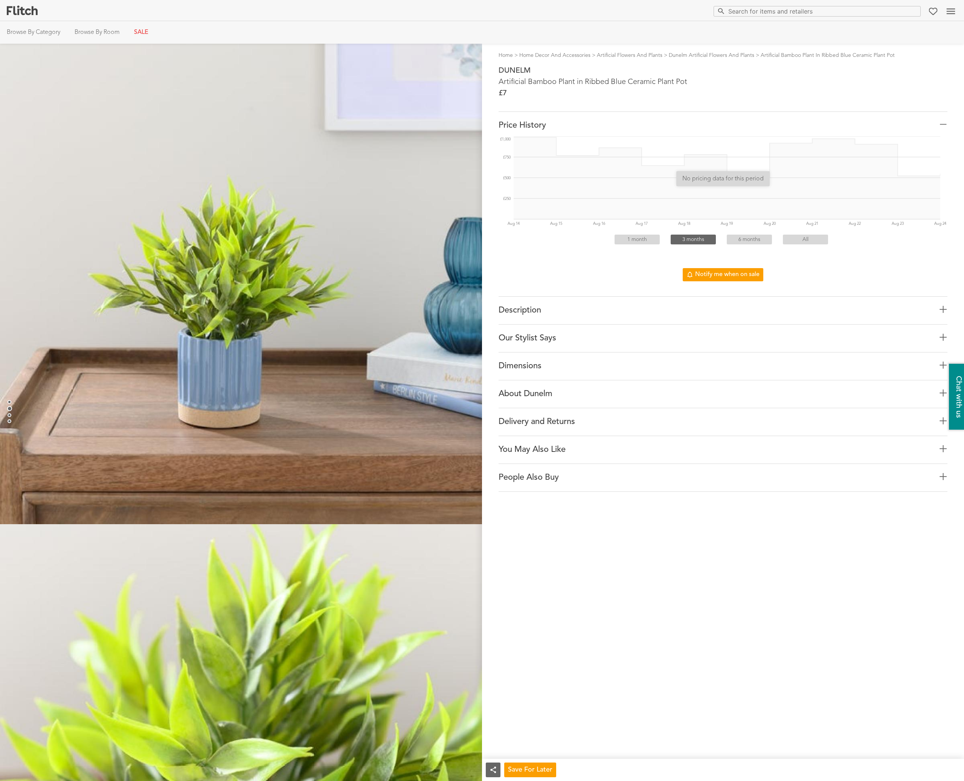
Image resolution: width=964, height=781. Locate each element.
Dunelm (515, 71)
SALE (141, 32)
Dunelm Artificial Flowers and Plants (711, 55)
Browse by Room (97, 32)
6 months (749, 239)
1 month (637, 239)
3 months (693, 239)
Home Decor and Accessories (554, 55)
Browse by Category (33, 32)
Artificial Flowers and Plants (629, 55)
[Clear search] (913, 11)
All (805, 239)
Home (506, 55)
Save (530, 769)
